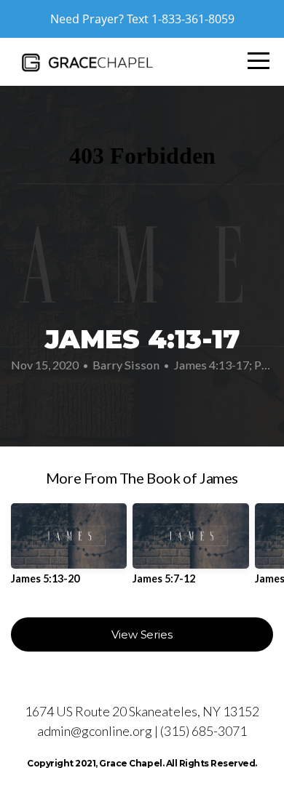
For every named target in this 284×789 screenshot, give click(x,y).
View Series (141, 634)
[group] (69, 549)
